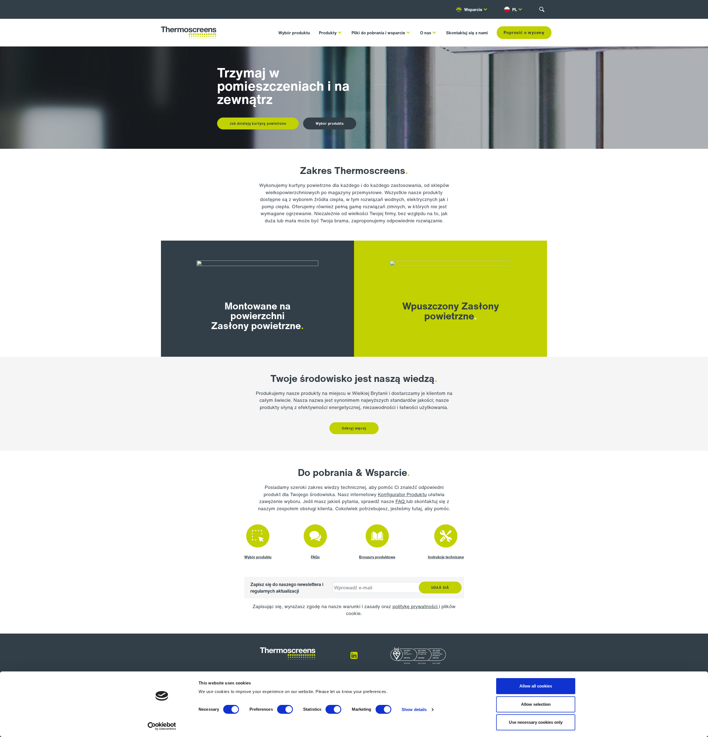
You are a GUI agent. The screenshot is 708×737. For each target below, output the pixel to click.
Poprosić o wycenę (524, 32)
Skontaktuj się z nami (467, 33)
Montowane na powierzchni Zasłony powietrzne (256, 316)
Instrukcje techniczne (446, 557)
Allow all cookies (535, 686)
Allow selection (536, 704)
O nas (425, 33)
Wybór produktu (294, 33)
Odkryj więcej (354, 428)
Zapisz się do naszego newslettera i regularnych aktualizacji (286, 587)
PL (514, 9)
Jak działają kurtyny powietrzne (258, 123)
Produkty (328, 33)
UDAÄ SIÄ (440, 587)
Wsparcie (473, 9)
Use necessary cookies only (536, 722)
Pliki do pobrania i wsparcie (378, 33)
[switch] (285, 709)
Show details (414, 709)
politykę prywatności (415, 606)
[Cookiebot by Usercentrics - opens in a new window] (162, 726)
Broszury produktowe (377, 557)
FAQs (315, 557)
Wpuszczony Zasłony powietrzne (450, 311)
